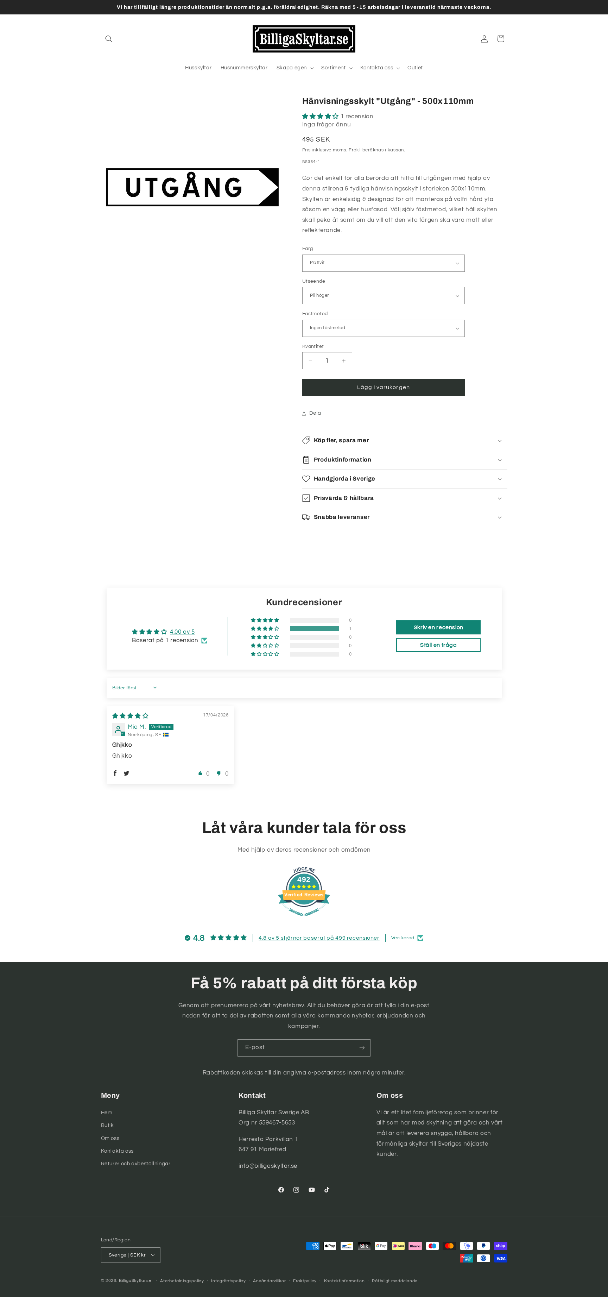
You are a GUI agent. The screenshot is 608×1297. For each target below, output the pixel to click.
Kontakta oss (117, 1150)
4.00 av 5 (182, 632)
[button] (109, 39)
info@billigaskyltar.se (268, 1166)
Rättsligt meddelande (395, 1281)
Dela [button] (315, 413)
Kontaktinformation (344, 1281)
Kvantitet (313, 346)
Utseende (313, 281)
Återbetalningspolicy (182, 1281)
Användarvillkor (269, 1281)
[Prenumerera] (362, 1048)
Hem (107, 1112)
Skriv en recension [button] (438, 627)
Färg (307, 248)
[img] (130, 716)
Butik (107, 1125)
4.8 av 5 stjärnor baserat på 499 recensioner (319, 938)
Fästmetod (315, 313)
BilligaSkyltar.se (135, 1280)
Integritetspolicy (228, 1281)
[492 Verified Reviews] (304, 919)
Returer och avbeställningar (136, 1163)
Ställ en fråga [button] (438, 645)
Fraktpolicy (305, 1281)
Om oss (110, 1138)
